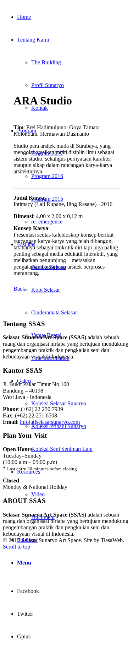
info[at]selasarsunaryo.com (50, 422)
